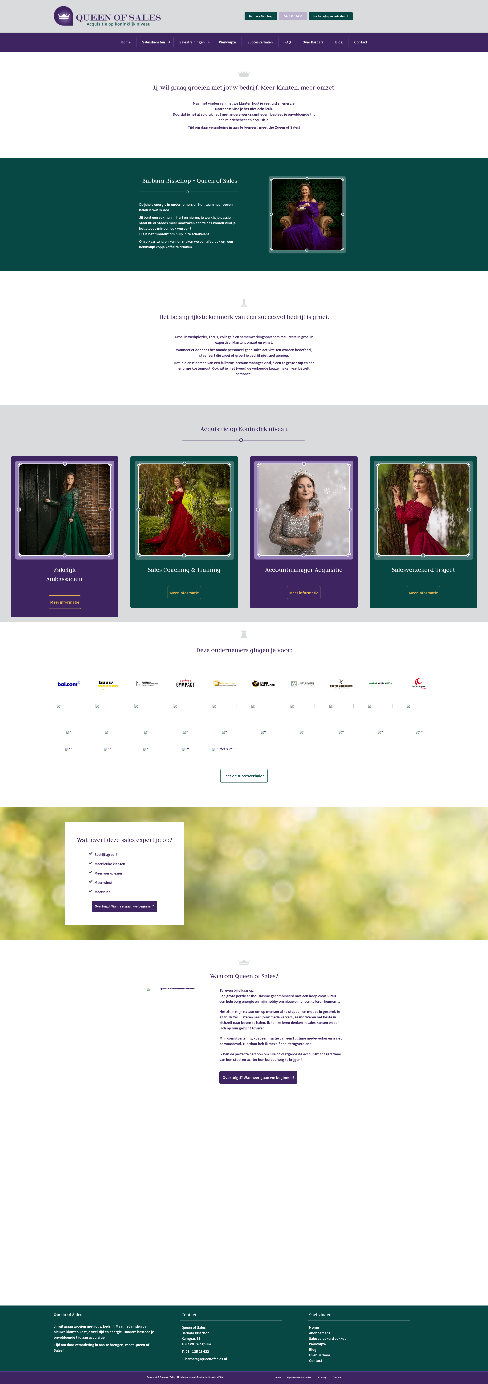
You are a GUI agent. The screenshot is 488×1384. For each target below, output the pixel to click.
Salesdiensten (153, 42)
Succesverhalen (260, 42)
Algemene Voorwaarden (299, 1377)
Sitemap (322, 1377)
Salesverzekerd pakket (327, 1338)
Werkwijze (227, 42)
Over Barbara (313, 42)
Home (126, 42)
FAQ (287, 42)
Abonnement (319, 1332)
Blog (339, 42)
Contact (360, 42)
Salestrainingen (192, 42)
